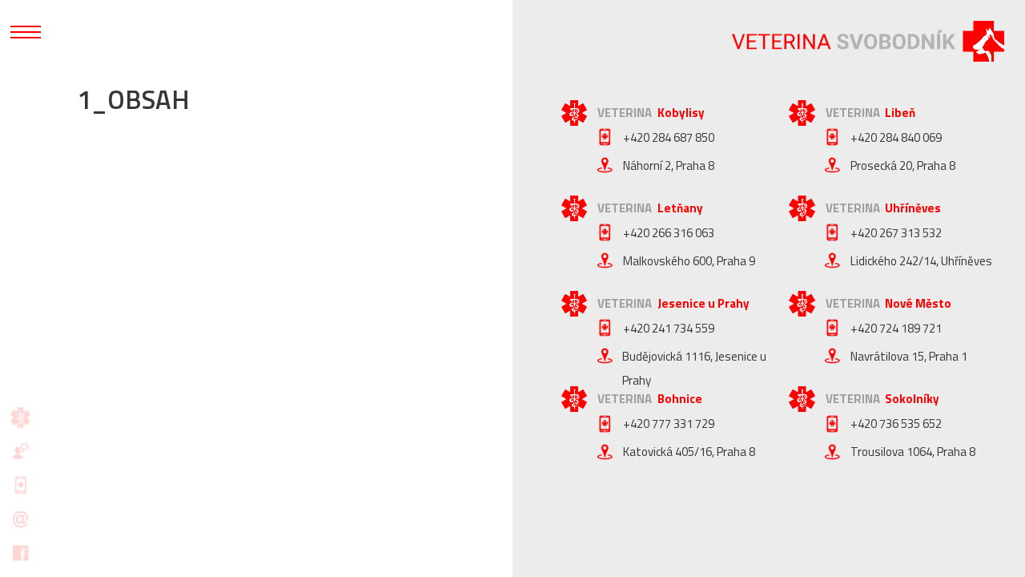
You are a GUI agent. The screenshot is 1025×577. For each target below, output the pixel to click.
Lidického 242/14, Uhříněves (921, 261)
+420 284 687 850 (668, 137)
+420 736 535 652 (896, 423)
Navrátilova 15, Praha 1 (908, 356)
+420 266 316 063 (668, 233)
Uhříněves (913, 208)
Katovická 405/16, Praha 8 (689, 451)
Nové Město (918, 303)
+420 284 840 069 (896, 137)
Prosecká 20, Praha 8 (902, 165)
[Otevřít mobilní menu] (25, 32)
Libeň (900, 112)
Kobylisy (681, 112)
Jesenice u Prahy (703, 303)
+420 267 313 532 (896, 233)
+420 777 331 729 (668, 423)
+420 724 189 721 (896, 328)
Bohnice (679, 398)
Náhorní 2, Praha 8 (668, 165)
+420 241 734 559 (668, 328)
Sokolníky (912, 398)
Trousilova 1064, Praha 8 (912, 451)
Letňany (680, 208)
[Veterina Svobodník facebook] (20, 553)
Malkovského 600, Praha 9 (689, 261)
